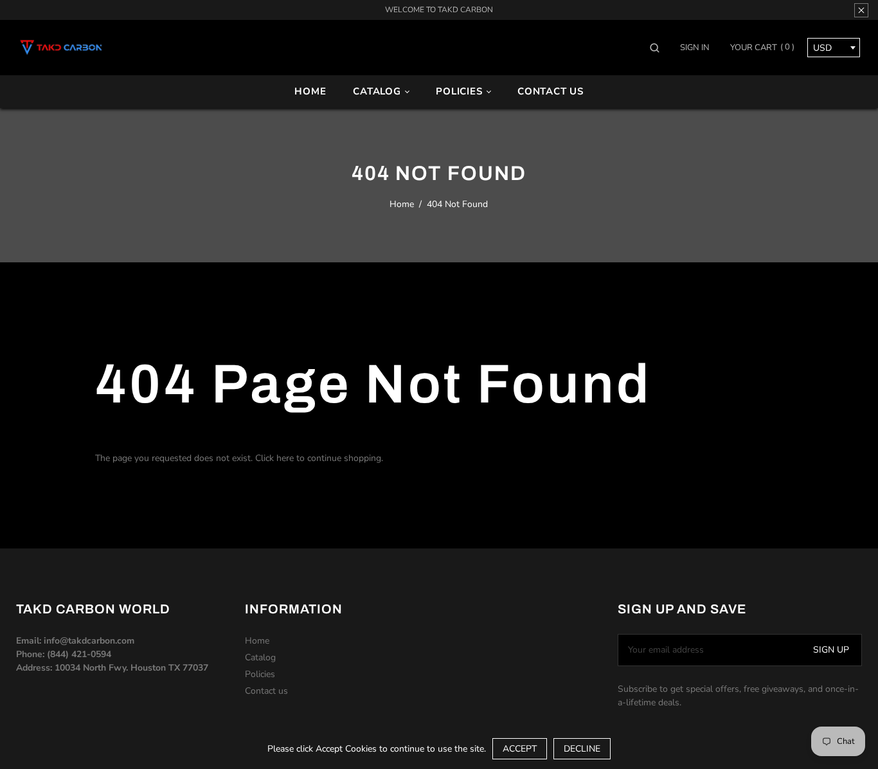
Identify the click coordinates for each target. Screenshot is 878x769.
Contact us (550, 91)
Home (310, 91)
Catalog (378, 91)
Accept (520, 749)
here (285, 458)
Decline (582, 749)
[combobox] (833, 47)
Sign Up (831, 650)
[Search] (659, 47)
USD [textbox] (822, 48)
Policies (460, 91)
